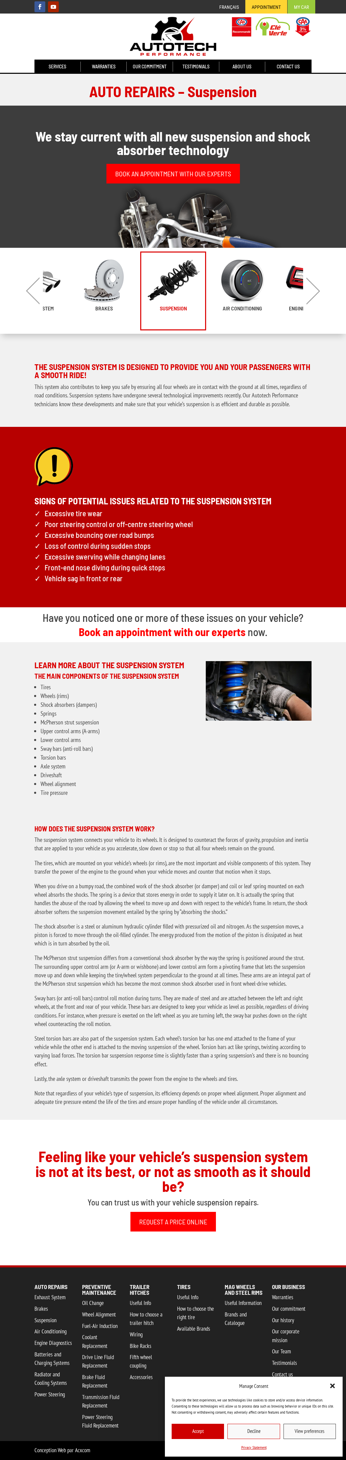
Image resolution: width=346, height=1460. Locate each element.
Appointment (266, 7)
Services (57, 66)
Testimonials (195, 66)
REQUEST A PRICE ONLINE (173, 1222)
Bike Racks (140, 1346)
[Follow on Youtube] (53, 6)
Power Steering (49, 1394)
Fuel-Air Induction (100, 1326)
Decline (254, 1431)
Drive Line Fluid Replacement (98, 1361)
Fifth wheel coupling (141, 1361)
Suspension (173, 308)
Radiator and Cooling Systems (50, 1379)
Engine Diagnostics (53, 1343)
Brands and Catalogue (236, 1319)
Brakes (104, 308)
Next (313, 290)
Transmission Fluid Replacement (100, 1401)
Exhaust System (50, 1297)
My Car (301, 7)
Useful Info (140, 1303)
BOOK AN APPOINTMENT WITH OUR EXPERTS (173, 174)
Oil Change (93, 1303)
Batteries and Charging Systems (52, 1359)
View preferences (309, 1431)
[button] (332, 1385)
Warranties (104, 66)
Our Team (281, 1351)
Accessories (141, 1377)
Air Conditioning (242, 308)
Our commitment (150, 66)
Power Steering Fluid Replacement (100, 1421)
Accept (198, 1431)
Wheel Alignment (99, 1314)
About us (241, 66)
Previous (33, 290)
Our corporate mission (285, 1336)
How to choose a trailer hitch (146, 1319)
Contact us (288, 66)
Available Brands (193, 1328)
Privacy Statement (254, 1447)
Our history (283, 1320)
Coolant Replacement (94, 1341)
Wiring (136, 1334)
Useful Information (243, 1303)
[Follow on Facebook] (39, 6)
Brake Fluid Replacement (94, 1381)
